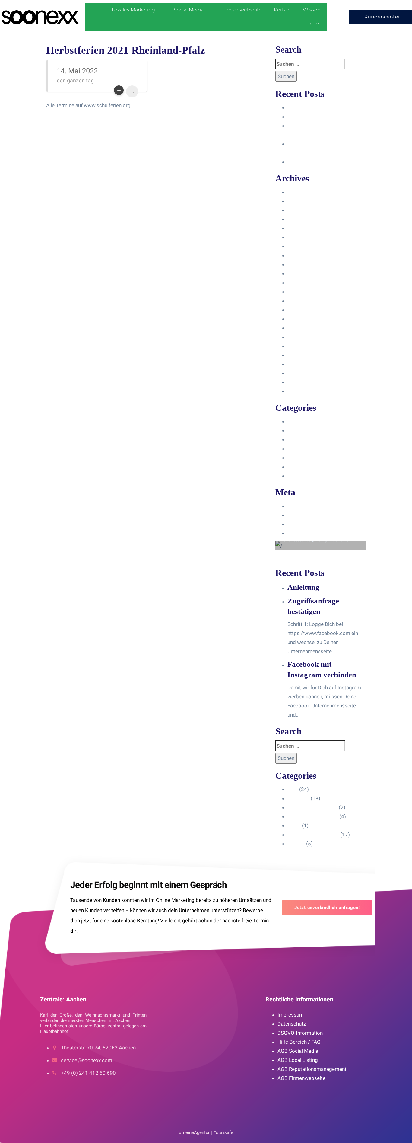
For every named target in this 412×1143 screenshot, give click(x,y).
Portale (282, 10)
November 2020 (306, 391)
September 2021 (306, 355)
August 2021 (302, 364)
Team (314, 24)
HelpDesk (298, 430)
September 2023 (306, 246)
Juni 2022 (298, 328)
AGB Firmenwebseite (301, 1078)
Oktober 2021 (303, 346)
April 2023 (299, 282)
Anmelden (298, 506)
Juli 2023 (298, 264)
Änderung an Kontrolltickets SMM (325, 162)
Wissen (312, 10)
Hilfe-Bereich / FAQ (299, 1042)
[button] (380, 17)
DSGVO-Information (300, 1033)
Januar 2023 (301, 310)
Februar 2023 (302, 301)
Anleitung (298, 107)
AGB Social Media (297, 1051)
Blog (292, 421)
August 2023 (302, 255)
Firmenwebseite (242, 10)
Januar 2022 (301, 337)
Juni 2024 (298, 192)
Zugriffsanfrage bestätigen (318, 116)
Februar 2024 (302, 210)
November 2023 (306, 228)
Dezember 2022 (305, 319)
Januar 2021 (301, 373)
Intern (294, 458)
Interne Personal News (313, 467)
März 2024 (299, 201)
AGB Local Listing (297, 1060)
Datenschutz (291, 1024)
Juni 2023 (298, 273)
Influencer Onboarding (312, 448)
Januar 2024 (301, 219)
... (132, 91)
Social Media (189, 10)
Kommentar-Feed (307, 524)
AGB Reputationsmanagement (312, 1069)
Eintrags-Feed (303, 515)
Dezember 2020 (305, 382)
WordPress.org (304, 533)
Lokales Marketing (133, 10)
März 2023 (299, 292)
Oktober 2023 (303, 237)
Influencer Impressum (312, 439)
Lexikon (296, 476)
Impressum (290, 1015)
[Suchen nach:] (310, 64)
